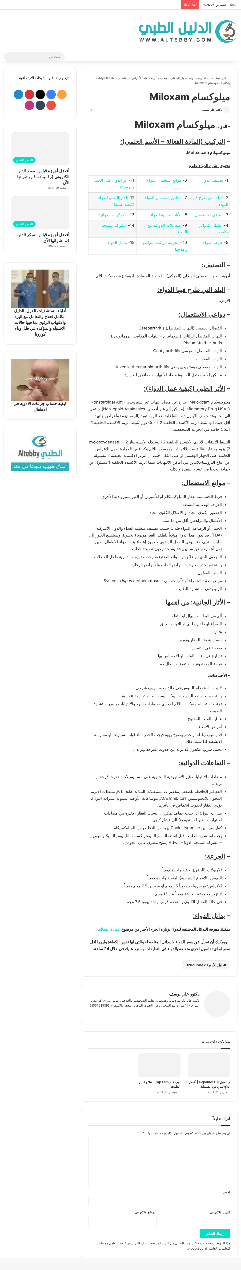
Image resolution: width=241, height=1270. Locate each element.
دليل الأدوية (205, 78)
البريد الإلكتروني (220, 1212)
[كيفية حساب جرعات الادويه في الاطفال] (40, 380)
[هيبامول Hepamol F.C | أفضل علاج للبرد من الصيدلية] (209, 1065)
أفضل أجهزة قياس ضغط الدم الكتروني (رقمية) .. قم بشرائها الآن (43, 176)
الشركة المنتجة (114, 225)
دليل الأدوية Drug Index (204, 965)
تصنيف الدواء (212, 180)
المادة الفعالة (109, 929)
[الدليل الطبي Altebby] (186, 31)
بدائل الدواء (117, 242)
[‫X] (185, 1013)
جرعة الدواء (213, 242)
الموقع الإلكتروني (146, 1212)
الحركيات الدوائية (113, 214)
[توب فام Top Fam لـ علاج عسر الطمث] (159, 1065)
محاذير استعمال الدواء (163, 197)
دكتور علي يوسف (212, 109)
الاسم (226, 1192)
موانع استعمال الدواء (164, 180)
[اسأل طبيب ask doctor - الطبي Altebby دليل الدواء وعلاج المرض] (40, 452)
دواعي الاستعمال (209, 214)
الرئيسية (221, 78)
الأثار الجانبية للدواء (166, 214)
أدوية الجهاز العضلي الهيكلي (178, 78)
